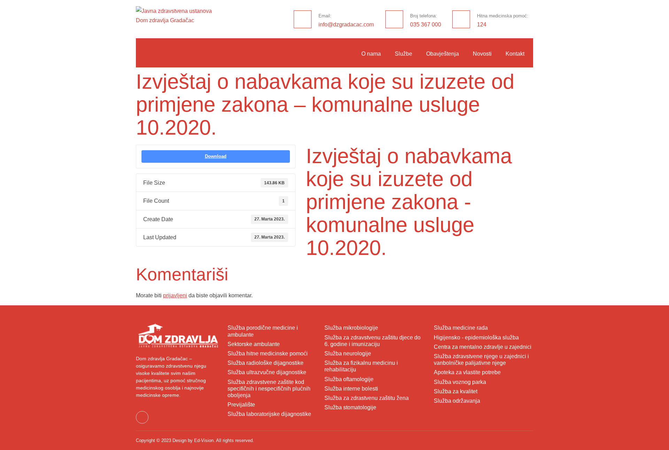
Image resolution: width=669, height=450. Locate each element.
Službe (403, 54)
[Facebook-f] (142, 417)
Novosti (482, 54)
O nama (371, 54)
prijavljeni (175, 295)
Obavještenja (442, 54)
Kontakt (515, 54)
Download (215, 156)
